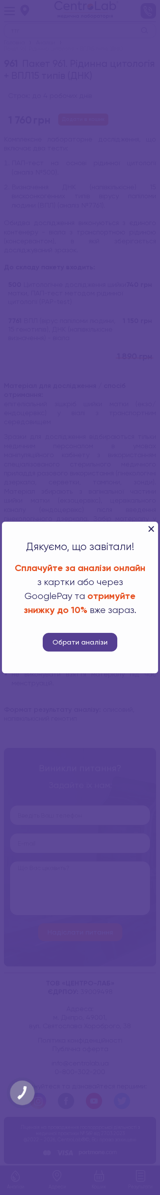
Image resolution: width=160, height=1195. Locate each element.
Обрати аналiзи (80, 642)
